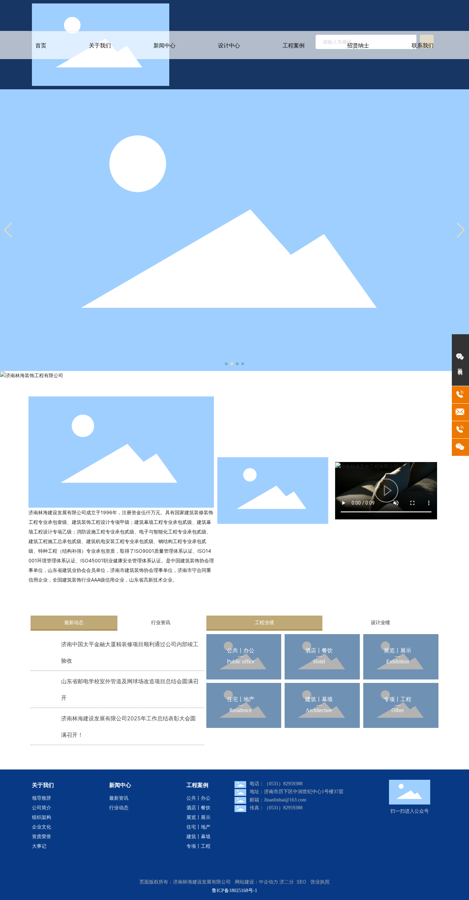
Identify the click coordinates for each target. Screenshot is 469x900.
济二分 (286, 882)
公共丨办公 (240, 650)
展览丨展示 (397, 650)
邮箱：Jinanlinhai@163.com (278, 799)
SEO (301, 882)
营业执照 (320, 882)
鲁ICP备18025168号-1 (234, 890)
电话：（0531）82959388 (276, 783)
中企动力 (268, 882)
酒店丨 (313, 650)
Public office (240, 661)
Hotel (319, 661)
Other (397, 710)
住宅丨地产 (240, 699)
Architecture (319, 710)
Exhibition (397, 661)
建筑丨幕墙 (319, 699)
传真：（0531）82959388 (276, 807)
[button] (226, 363)
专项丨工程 (397, 699)
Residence (240, 710)
